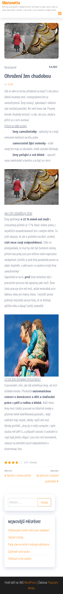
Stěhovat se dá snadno (19, 558)
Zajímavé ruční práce (19, 551)
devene (10, 84)
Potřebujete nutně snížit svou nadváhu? (28, 530)
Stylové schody (15, 537)
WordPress (30, 582)
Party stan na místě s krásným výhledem (28, 544)
